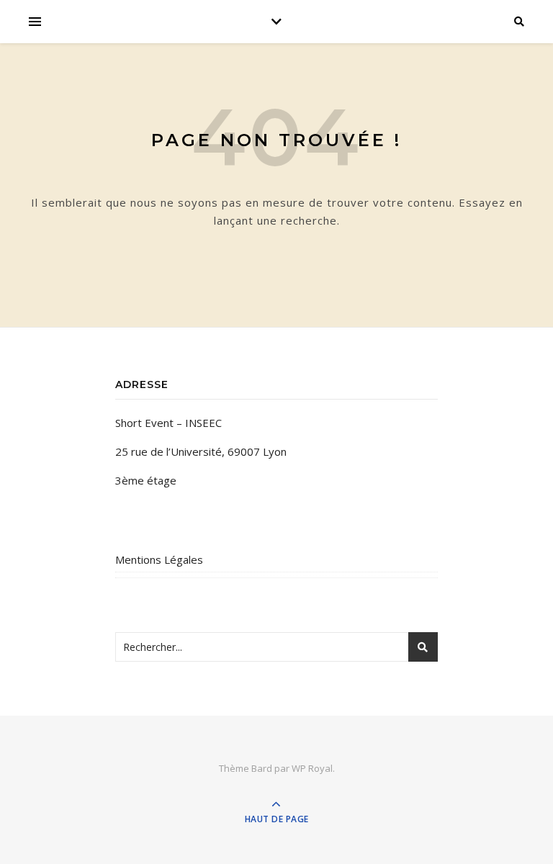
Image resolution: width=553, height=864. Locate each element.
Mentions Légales (159, 559)
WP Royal (312, 768)
